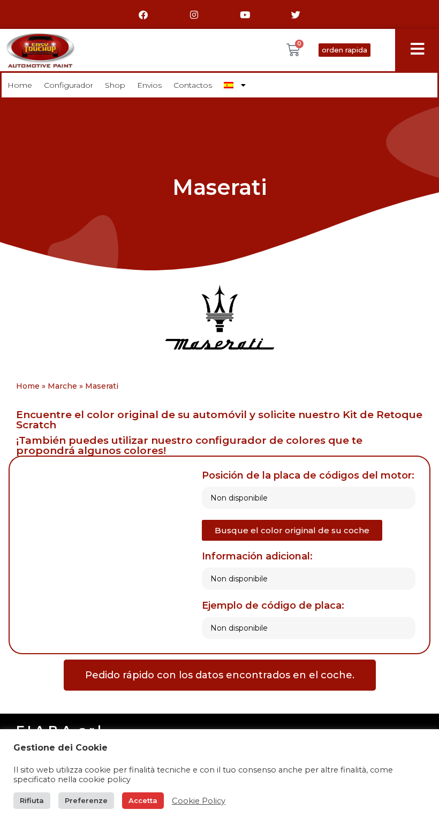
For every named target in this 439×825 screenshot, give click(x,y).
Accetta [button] (142, 800)
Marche (62, 386)
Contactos (192, 85)
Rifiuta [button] (32, 800)
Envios (149, 85)
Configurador (68, 85)
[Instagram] (194, 14)
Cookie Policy (198, 801)
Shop (115, 85)
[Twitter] (296, 14)
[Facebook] (143, 14)
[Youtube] (245, 14)
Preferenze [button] (86, 800)
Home (19, 85)
